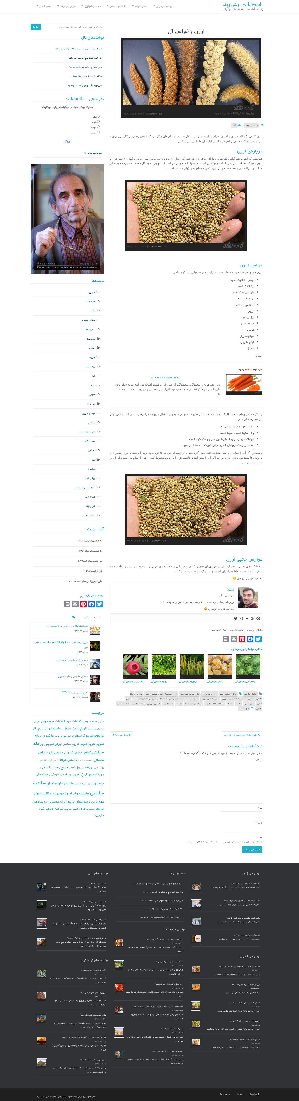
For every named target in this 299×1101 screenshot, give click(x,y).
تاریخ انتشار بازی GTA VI (75, 692)
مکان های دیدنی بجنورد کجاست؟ (93, 1060)
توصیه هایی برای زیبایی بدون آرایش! (167, 1051)
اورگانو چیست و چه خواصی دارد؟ (169, 962)
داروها (92, 357)
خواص (251, 699)
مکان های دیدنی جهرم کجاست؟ (93, 970)
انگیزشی (37, 721)
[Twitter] (235, 619)
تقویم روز (47, 744)
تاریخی (58, 736)
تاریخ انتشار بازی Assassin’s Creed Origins (86, 938)
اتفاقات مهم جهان (53, 721)
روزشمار (88, 767)
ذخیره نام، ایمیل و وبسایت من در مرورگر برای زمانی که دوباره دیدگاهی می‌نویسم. (224, 841)
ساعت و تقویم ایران (60, 783)
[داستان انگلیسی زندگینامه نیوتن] (95, 680)
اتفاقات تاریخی (90, 721)
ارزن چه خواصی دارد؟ (189, 694)
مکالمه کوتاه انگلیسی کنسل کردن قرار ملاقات (242, 901)
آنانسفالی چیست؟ (123, 735)
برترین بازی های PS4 (97, 883)
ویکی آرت (90, 478)
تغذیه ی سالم (151, 694)
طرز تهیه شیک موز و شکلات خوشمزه (245, 1039)
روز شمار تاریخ (71, 767)
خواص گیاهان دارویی (210, 699)
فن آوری (91, 404)
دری (246, 703)
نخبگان (91, 450)
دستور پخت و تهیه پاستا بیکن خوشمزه (244, 1021)
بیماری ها (90, 329)
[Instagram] (241, 619)
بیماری (100, 728)
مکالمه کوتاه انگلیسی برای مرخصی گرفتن (243, 918)
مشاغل (91, 422)
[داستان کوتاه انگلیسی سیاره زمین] (95, 664)
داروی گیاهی (46, 752)
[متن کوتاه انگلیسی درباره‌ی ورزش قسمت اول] (95, 630)
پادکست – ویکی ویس (85, 487)
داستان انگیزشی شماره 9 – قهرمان (241, 735)
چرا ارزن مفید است (193, 703)
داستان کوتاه (68, 760)
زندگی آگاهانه (57, 1096)
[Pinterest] (258, 619)
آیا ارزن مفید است (228, 694)
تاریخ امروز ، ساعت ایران (62, 728)
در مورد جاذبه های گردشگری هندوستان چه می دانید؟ (84, 1037)
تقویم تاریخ (96, 744)
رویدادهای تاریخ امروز (88, 774)
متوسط (93, 127)
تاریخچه (98, 735)
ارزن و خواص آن (209, 694)
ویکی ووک (88, 808)
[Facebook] (247, 619)
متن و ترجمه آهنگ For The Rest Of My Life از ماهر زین (61, 645)
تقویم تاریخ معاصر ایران (71, 744)
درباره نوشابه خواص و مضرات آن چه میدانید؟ (164, 939)
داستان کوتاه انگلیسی (49, 760)
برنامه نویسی (88, 320)
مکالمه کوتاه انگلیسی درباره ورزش (86, 76)
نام (260, 808)
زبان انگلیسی (81, 783)
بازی (93, 310)
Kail (234, 125)
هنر (93, 459)
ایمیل (259, 822)
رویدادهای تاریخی (61, 774)
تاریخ (83, 728)
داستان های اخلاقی (85, 760)
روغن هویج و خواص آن (165, 377)
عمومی (92, 394)
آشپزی (91, 292)
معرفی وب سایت (87, 431)
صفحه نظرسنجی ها (93, 152)
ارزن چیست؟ (171, 694)
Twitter (240, 1094)
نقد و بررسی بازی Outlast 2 (94, 902)
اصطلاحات (90, 301)
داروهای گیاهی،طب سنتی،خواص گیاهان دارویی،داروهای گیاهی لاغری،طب (165, 699)
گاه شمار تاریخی (73, 809)
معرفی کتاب (89, 441)
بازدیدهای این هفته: (92, 540)
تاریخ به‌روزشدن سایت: (91, 581)
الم (161, 694)
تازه (85, 617)
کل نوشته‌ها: (96, 571)
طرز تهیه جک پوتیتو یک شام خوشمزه (85, 85)
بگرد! (35, 27)
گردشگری (90, 497)
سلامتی (230, 703)
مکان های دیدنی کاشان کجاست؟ (93, 1015)
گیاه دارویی (168, 703)
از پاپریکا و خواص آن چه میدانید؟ (169, 984)
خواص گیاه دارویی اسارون (234, 699)
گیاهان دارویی (250, 694)
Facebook (254, 1094)
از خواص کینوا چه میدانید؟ (172, 1029)
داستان (99, 760)
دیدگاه (259, 760)
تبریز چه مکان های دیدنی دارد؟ (93, 993)
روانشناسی (90, 366)
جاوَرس (139, 694)
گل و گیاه (90, 506)
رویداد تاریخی (50, 767)
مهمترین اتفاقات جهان (49, 793)
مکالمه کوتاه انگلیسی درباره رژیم (247, 935)
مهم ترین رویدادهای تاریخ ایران (81, 801)
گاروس (179, 703)
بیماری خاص (92, 729)
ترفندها (91, 339)
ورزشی (91, 469)
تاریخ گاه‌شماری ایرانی (78, 735)
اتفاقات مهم (74, 721)
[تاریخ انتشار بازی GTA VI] (95, 696)
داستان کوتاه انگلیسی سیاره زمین (72, 660)
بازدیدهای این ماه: (93, 551)
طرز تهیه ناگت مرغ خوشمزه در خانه (85, 58)
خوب (94, 122)
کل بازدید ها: (95, 561)
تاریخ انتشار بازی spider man (93, 920)
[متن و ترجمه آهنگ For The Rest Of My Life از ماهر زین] (95, 646)
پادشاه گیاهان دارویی (214, 703)
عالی (94, 116)
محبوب (97, 617)
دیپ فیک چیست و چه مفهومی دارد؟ (85, 67)
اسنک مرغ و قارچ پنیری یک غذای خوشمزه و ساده (79, 48)
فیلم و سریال (88, 413)
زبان (93, 376)
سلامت (238, 703)
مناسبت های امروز (77, 793)
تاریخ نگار (38, 728)
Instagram (225, 1094)
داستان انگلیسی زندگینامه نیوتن (73, 676)
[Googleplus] (252, 619)
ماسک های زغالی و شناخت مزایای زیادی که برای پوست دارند (158, 1006)
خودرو (92, 348)
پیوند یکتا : (244, 708)
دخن (252, 703)
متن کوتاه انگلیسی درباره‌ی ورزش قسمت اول (67, 626)
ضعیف (93, 132)
